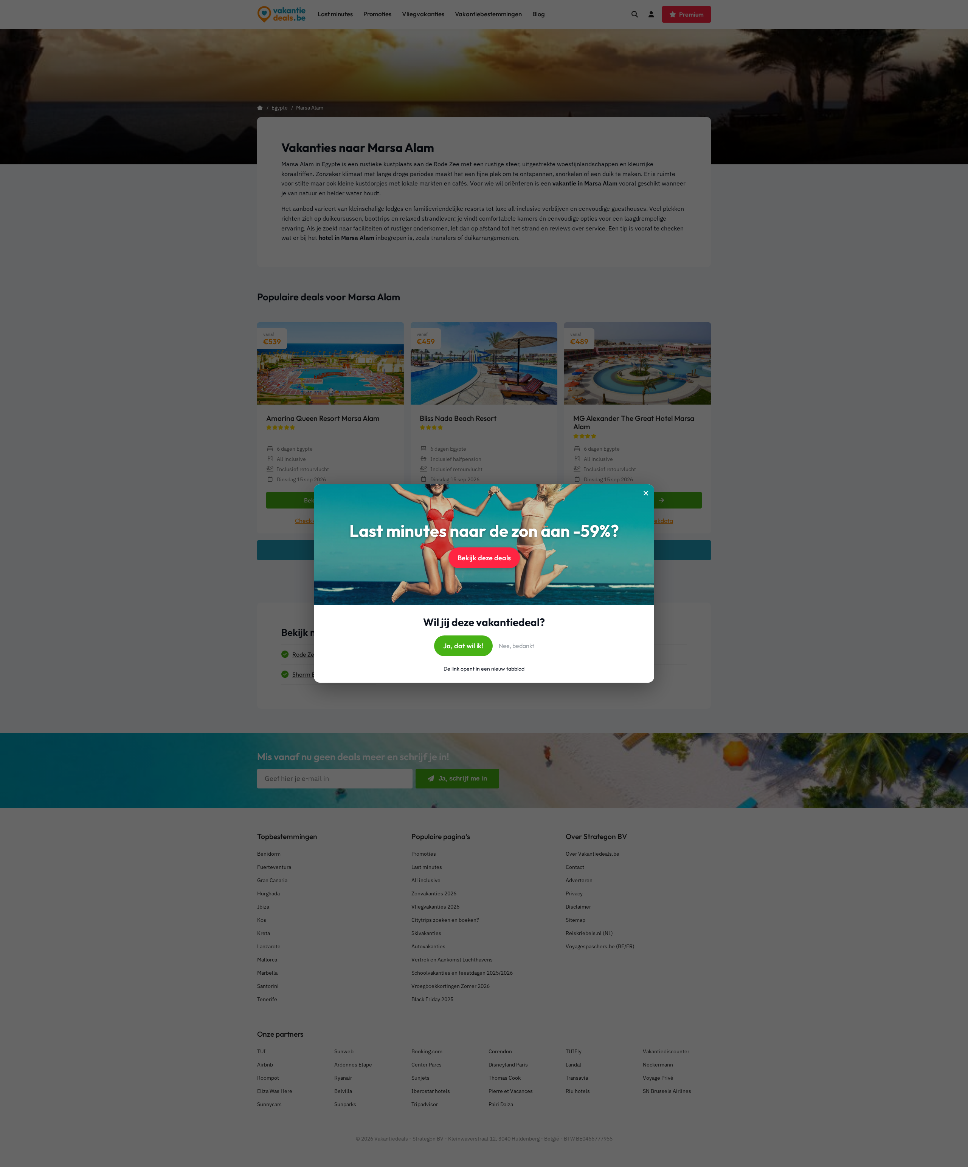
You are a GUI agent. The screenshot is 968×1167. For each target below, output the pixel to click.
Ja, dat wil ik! (463, 645)
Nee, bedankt (516, 645)
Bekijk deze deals (484, 557)
